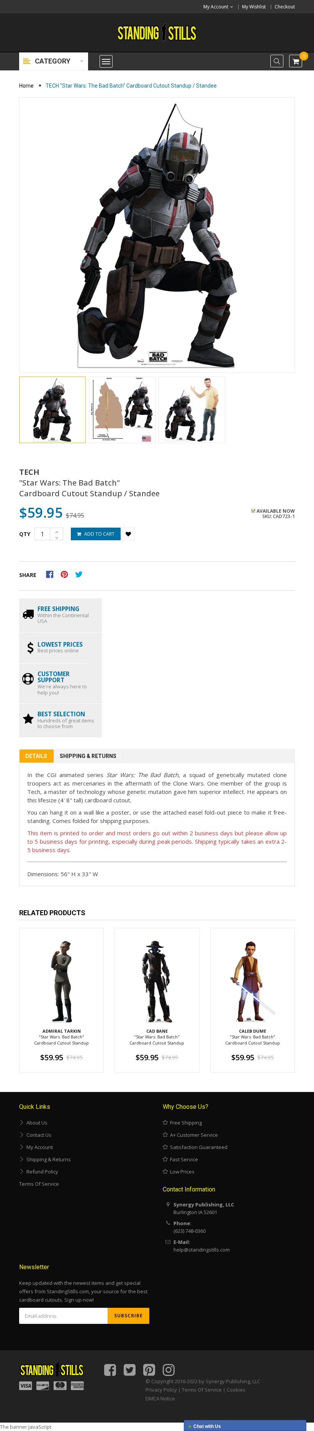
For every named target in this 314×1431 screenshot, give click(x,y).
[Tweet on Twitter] (81, 573)
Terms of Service (39, 1183)
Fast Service (183, 1159)
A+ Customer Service (193, 1134)
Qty (24, 534)
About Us (35, 1122)
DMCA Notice (160, 1398)
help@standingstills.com (201, 1249)
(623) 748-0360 (189, 1230)
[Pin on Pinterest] (67, 573)
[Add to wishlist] (128, 534)
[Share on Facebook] (52, 573)
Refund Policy (41, 1171)
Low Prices (181, 1171)
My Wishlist (254, 6)
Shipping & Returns (88, 756)
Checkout (285, 6)
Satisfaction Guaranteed (197, 1147)
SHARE (27, 575)
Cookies (236, 1389)
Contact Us (37, 1134)
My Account (38, 1147)
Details (36, 756)
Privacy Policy (161, 1389)
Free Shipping (185, 1122)
